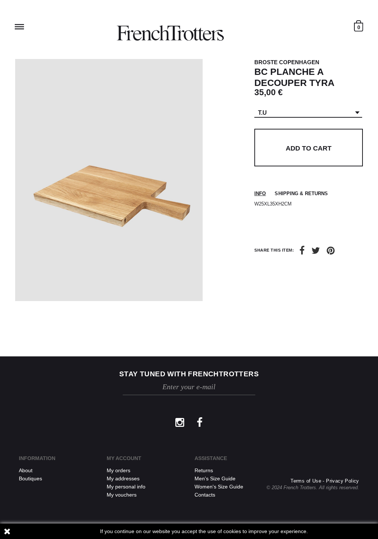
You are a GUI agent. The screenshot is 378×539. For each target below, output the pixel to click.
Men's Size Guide (215, 478)
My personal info (126, 487)
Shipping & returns (301, 193)
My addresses (123, 478)
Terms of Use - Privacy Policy (325, 481)
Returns (204, 470)
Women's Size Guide (219, 487)
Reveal (19, 26)
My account (124, 458)
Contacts (205, 495)
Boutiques (30, 478)
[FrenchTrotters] (170, 33)
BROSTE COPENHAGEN (286, 62)
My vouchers (122, 495)
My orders (118, 470)
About (25, 470)
